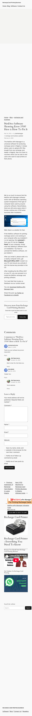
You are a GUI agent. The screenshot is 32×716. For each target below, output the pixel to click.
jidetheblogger (19, 133)
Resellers (26, 711)
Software (6, 711)
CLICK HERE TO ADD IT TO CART (18, 512)
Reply (5, 355)
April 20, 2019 (12, 371)
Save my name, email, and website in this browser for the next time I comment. (16, 450)
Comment (8, 405)
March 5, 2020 (12, 347)
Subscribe (22, 317)
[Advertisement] (16, 26)
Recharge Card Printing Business (12, 2)
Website (6, 440)
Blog (11, 117)
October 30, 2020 (15, 360)
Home (6, 117)
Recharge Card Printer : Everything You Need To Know (16, 541)
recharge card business (11, 136)
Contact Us (17, 711)
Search (28, 608)
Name (6, 424)
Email (6, 432)
